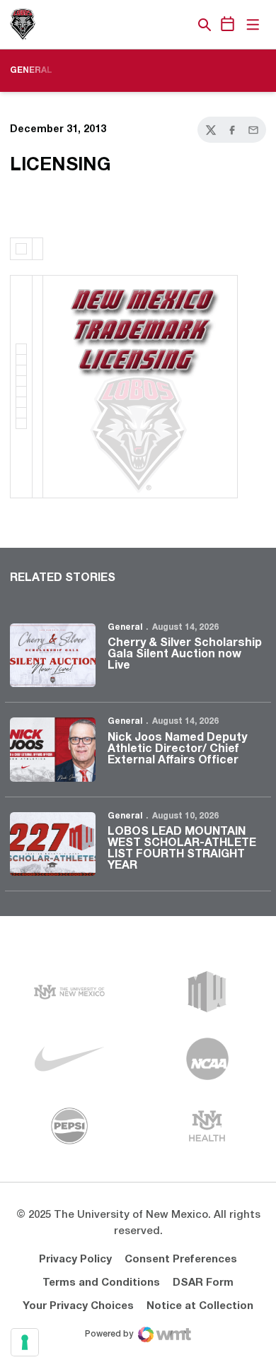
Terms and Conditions (101, 1283)
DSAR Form (203, 1283)
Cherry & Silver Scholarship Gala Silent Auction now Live (185, 654)
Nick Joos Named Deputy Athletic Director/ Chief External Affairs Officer (177, 749)
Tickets (155, 24)
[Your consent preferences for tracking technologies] (24, 1342)
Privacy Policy (75, 1260)
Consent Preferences (181, 1260)
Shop (180, 24)
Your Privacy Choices (78, 1306)
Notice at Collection (199, 1306)
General (125, 627)
